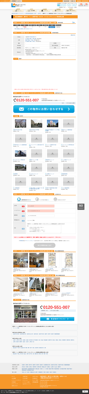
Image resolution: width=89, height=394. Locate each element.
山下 (25, 372)
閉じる (85, 391)
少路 (45, 347)
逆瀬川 (47, 372)
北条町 (27, 340)
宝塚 (23, 372)
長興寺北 (72, 340)
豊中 (31, 347)
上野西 (17, 340)
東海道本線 (24, 370)
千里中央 (19, 347)
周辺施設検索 (35, 382)
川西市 (27, 364)
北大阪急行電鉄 (28, 38)
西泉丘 (60, 340)
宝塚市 (23, 364)
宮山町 (42, 340)
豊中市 (29, 36)
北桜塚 (24, 340)
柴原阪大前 (41, 347)
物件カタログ (15, 385)
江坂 (33, 353)
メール (30, 220)
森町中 (59, 366)
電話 (34, 220)
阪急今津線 (51, 368)
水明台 (30, 366)
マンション (25, 380)
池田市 (46, 333)
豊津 (28, 353)
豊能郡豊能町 (57, 333)
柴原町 (17, 341)
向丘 (33, 341)
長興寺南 (68, 340)
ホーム (13, 376)
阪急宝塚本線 (24, 368)
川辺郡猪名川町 (47, 364)
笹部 (44, 372)
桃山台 (34, 41)
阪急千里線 (27, 40)
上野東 (14, 341)
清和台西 (39, 366)
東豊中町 (50, 340)
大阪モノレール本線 (44, 368)
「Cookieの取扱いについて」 (14, 392)
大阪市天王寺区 (16, 333)
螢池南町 (46, 340)
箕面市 (52, 333)
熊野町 (20, 341)
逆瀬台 (48, 366)
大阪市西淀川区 (23, 333)
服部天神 (23, 347)
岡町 (29, 347)
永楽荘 (27, 341)
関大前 (21, 353)
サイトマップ (15, 383)
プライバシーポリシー (29, 240)
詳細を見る (52, 27)
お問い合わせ (35, 376)
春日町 (20, 340)
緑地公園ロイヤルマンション (18, 268)
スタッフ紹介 (35, 380)
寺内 (39, 340)
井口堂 (23, 366)
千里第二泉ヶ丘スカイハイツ (34, 268)
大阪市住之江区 (30, 333)
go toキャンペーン (27, 383)
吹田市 (49, 333)
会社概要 (14, 378)
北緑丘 (24, 341)
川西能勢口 (40, 372)
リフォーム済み (26, 382)
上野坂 (30, 341)
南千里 (30, 353)
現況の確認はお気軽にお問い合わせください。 (24, 28)
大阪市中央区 (41, 333)
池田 (51, 372)
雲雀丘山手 (44, 366)
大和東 (27, 366)
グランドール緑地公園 (49, 268)
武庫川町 (34, 366)
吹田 (42, 353)
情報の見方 (73, 35)
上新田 (14, 340)
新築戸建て (25, 376)
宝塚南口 (54, 372)
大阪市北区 (36, 333)
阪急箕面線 (56, 368)
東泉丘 (53, 340)
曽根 (26, 347)
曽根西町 (64, 340)
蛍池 (33, 347)
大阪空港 (36, 347)
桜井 (28, 372)
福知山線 (37, 368)
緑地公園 (34, 38)
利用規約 (21, 240)
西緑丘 (57, 340)
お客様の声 (35, 378)
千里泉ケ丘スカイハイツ (66, 268)
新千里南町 (35, 340)
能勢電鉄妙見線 (31, 368)
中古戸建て (25, 378)
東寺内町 (32, 36)
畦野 (36, 372)
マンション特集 (16, 327)
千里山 (32, 40)
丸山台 (55, 366)
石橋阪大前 (32, 372)
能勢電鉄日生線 (30, 370)
